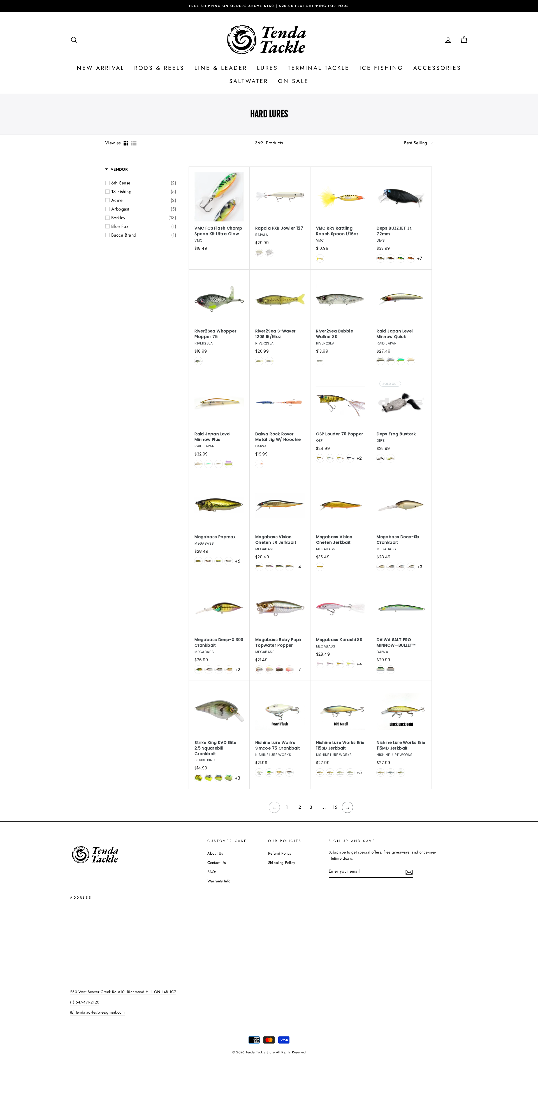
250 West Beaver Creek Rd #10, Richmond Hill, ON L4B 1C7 (123, 992)
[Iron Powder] (380, 458)
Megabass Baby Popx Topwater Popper (278, 642)
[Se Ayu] (411, 567)
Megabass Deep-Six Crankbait (398, 539)
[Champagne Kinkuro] (259, 567)
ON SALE (293, 81)
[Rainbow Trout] (269, 361)
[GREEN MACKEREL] (380, 670)
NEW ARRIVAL (100, 68)
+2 (359, 458)
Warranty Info (218, 881)
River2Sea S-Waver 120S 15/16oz (275, 334)
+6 (237, 561)
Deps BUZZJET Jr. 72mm (394, 231)
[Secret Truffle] (229, 670)
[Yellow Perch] (401, 772)
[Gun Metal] (391, 772)
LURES (267, 68)
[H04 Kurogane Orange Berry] (340, 458)
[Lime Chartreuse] (401, 361)
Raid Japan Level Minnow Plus (212, 436)
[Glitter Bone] (259, 253)
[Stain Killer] (229, 464)
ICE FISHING (382, 68)
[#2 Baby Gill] (380, 258)
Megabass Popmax (214, 537)
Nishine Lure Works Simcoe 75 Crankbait (277, 745)
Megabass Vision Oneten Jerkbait (334, 539)
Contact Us (216, 862)
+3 (419, 566)
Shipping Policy (281, 862)
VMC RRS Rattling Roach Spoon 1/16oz (337, 231)
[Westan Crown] (289, 567)
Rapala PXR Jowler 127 (279, 228)
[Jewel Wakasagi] (198, 464)
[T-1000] (198, 361)
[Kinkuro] (320, 567)
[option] (269, 6)
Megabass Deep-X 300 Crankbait (219, 642)
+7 (419, 258)
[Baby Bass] (259, 361)
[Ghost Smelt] (330, 772)
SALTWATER (248, 81)
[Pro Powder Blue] (229, 778)
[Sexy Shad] (401, 567)
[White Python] (229, 561)
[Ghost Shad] (391, 361)
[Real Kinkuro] (218, 464)
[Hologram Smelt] (350, 772)
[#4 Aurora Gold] (391, 258)
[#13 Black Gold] (411, 258)
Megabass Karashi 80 (339, 639)
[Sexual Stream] (279, 567)
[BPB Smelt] (320, 772)
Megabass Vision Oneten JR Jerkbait (275, 539)
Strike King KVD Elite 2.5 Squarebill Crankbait (215, 748)
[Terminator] (320, 361)
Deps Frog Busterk (396, 434)
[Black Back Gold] (279, 772)
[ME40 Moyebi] (320, 458)
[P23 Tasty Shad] (330, 458)
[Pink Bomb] (320, 664)
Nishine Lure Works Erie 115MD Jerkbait (401, 745)
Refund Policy (280, 853)
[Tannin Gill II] (198, 670)
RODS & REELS (159, 68)
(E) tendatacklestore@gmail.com (97, 1012)
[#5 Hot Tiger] (401, 258)
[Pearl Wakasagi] (411, 361)
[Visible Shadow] (279, 670)
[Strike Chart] (380, 567)
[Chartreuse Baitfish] (208, 778)
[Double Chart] (350, 664)
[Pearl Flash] (259, 772)
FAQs (212, 872)
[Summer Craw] (198, 778)
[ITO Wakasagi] (208, 561)
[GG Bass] (198, 561)
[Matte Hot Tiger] (269, 772)
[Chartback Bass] (218, 561)
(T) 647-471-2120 (84, 1002)
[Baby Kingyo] (289, 670)
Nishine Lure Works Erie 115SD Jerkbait (340, 745)
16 (335, 807)
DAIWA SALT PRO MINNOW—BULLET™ (396, 642)
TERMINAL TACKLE (318, 68)
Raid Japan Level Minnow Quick (395, 334)
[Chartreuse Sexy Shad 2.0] (218, 778)
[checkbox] (143, 183)
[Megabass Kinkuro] (340, 664)
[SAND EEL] (391, 670)
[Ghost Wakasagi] (330, 664)
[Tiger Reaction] (269, 670)
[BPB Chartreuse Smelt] (340, 772)
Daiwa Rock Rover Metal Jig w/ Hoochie (278, 436)
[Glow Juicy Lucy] (320, 258)
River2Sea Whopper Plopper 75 (215, 334)
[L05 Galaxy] (350, 458)
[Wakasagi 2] (269, 567)
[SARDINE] (259, 464)
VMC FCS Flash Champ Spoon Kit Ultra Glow (218, 231)
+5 (359, 772)
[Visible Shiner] (391, 458)
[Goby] (289, 772)
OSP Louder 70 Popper (339, 434)
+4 (298, 566)
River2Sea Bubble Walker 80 (334, 334)
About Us (215, 853)
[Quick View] (238, 200)
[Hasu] (391, 567)
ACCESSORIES (437, 68)
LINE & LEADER (220, 68)
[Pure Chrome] (269, 253)
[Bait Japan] (380, 361)
